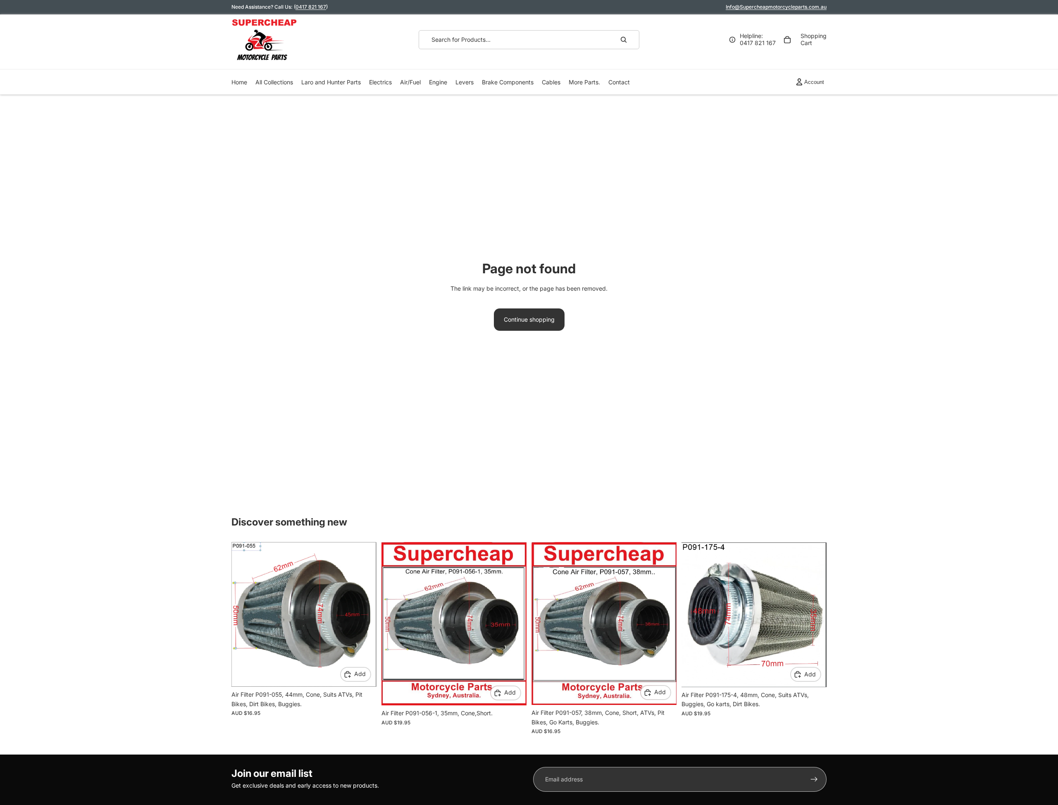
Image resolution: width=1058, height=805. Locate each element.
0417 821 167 (310, 7)
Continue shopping (529, 319)
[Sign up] (814, 779)
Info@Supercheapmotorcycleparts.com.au (776, 7)
